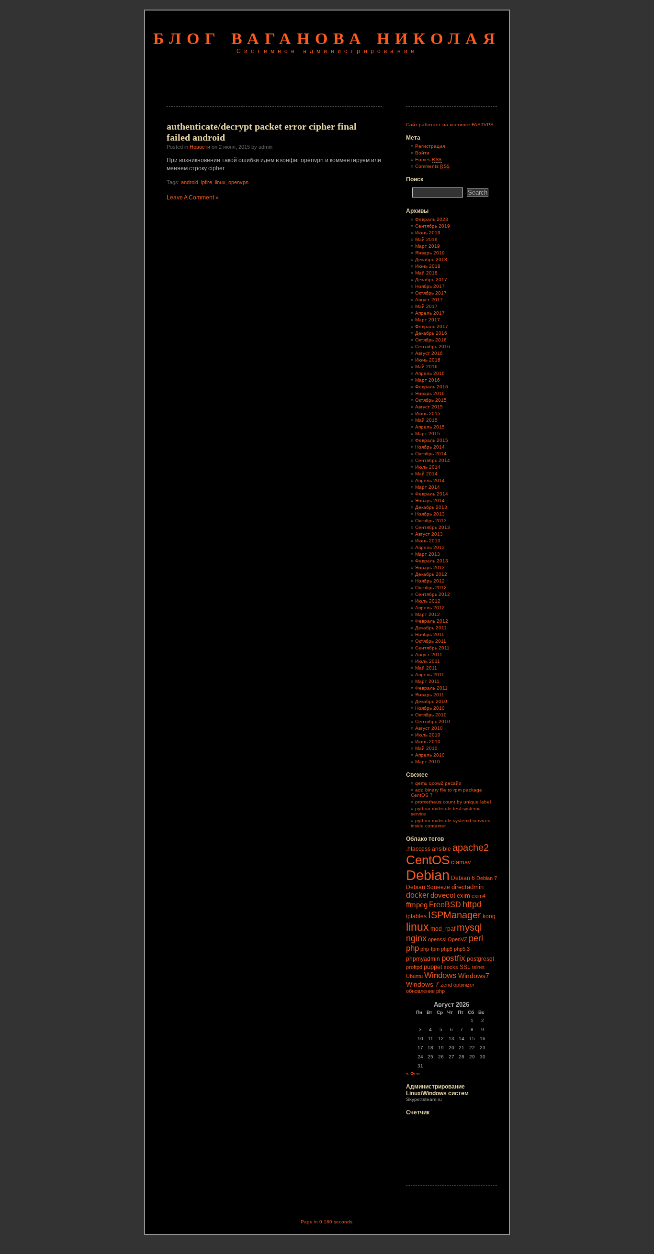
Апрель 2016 (430, 373)
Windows (440, 975)
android (189, 182)
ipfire (206, 182)
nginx (416, 938)
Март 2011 (427, 681)
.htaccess (418, 849)
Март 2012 (427, 614)
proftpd (414, 967)
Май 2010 (426, 748)
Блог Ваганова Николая (327, 38)
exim (463, 895)
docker (417, 895)
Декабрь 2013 (431, 507)
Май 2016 (426, 366)
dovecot (442, 895)
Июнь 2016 (427, 360)
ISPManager (454, 915)
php (412, 948)
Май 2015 (426, 420)
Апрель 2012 (430, 607)
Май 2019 (426, 239)
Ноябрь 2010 (430, 708)
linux (220, 182)
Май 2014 (426, 473)
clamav (461, 862)
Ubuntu (414, 976)
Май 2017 (426, 306)
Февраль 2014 (431, 493)
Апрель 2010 (430, 755)
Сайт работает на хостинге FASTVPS (450, 124)
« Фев (412, 1073)
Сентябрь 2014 (432, 460)
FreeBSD (445, 905)
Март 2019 (427, 246)
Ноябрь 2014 (430, 447)
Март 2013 (427, 554)
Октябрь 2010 (431, 714)
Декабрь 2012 (431, 574)
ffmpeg (417, 905)
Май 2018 (426, 272)
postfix (453, 958)
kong (489, 916)
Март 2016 (427, 380)
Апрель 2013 (430, 547)
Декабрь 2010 (431, 701)
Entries (428, 159)
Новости (200, 147)
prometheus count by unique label (453, 801)
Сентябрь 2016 (432, 346)
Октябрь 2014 (431, 453)
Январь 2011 (429, 694)
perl (476, 938)
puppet (433, 966)
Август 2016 (429, 353)
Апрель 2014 (430, 480)
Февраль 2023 (431, 219)
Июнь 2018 (427, 266)
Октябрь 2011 (430, 641)
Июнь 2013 (427, 540)
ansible (441, 849)
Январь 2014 (430, 500)
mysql (469, 927)
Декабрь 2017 (431, 279)
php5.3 (462, 949)
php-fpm (430, 949)
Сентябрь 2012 (432, 594)
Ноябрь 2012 (430, 580)
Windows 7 (422, 984)
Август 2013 (429, 534)
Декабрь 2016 (431, 333)
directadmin (467, 887)
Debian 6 (463, 878)
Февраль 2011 (431, 688)
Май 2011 (426, 668)
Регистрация (430, 146)
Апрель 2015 (430, 426)
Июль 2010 (427, 734)
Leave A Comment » (193, 197)
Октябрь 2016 (431, 339)
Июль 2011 (427, 661)
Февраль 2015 (431, 440)
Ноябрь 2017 (430, 286)
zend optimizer (457, 985)
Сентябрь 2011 (432, 647)
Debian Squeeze (428, 887)
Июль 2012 (427, 601)
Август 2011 (428, 654)
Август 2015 (429, 406)
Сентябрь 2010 (432, 721)
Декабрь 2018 (431, 259)
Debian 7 (486, 878)
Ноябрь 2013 (430, 514)
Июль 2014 (427, 467)
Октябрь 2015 (431, 400)
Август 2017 (429, 299)
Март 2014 (427, 487)
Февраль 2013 (431, 560)
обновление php (425, 991)
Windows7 (473, 975)
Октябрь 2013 (431, 520)
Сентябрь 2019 (432, 226)
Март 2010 (427, 761)
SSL (465, 967)
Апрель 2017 (430, 313)
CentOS (428, 860)
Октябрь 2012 (431, 587)
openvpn (238, 182)
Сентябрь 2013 (432, 527)
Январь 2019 (430, 252)
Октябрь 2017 (431, 293)
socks (451, 967)
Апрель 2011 (429, 674)
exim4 (478, 896)
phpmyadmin (423, 959)
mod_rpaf (442, 929)
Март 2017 (427, 319)
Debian (428, 875)
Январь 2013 (430, 567)
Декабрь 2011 (431, 627)
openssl (437, 939)
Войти (422, 152)
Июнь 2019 (427, 232)
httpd (472, 904)
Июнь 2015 (427, 413)
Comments (432, 166)
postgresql (480, 959)
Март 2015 (427, 433)
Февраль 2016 (431, 386)
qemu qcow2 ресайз (438, 783)
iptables (416, 916)
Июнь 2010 (427, 741)
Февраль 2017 (431, 326)
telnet (478, 967)
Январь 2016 (430, 393)
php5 (446, 949)
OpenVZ (457, 939)
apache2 (470, 847)
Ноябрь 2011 (429, 634)
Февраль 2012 (431, 621)
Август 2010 (429, 728)
